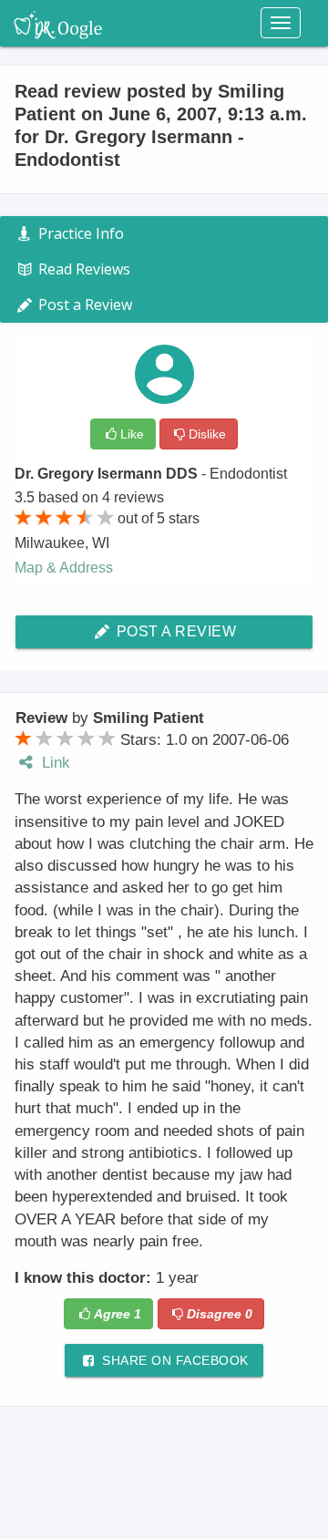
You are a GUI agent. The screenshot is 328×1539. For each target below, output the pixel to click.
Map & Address (64, 567)
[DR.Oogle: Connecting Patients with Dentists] (58, 23)
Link (53, 762)
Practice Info (79, 233)
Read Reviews (82, 269)
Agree (117, 1314)
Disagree (219, 1314)
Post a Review (174, 631)
